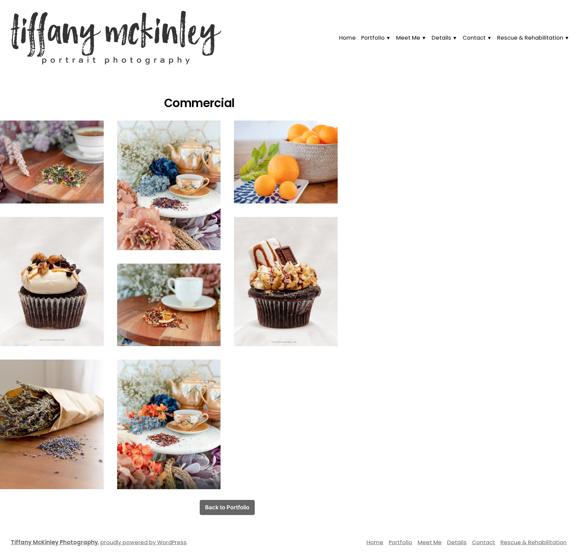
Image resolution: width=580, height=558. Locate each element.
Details (441, 38)
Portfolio (373, 38)
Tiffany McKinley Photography (54, 542)
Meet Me (408, 38)
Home (347, 38)
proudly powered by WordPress (143, 542)
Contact (474, 38)
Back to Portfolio (227, 507)
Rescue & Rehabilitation (530, 38)
